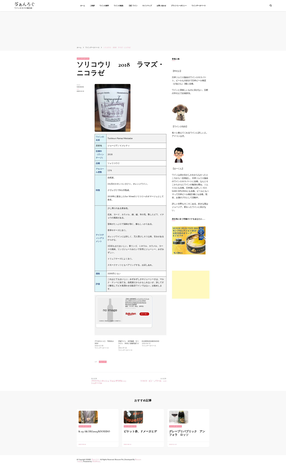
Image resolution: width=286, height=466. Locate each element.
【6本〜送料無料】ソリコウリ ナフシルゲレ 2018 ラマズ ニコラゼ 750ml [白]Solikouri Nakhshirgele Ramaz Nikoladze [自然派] (137, 301)
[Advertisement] (143, 28)
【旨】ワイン (133, 6)
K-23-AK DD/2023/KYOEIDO (94, 431)
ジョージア (103, 362)
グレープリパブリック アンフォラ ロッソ (187, 433)
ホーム (82, 6)
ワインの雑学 (104, 6)
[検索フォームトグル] (271, 5)
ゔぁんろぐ (24, 4)
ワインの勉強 (118, 6)
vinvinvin (80, 87)
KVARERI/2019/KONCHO (150, 341)
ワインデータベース (199, 6)
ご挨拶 (92, 6)
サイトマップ (147, 6)
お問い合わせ (161, 6)
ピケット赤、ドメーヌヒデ (140, 431)
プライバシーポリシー (179, 6)
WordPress (96, 461)
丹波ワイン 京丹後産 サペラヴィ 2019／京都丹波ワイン (128, 343)
